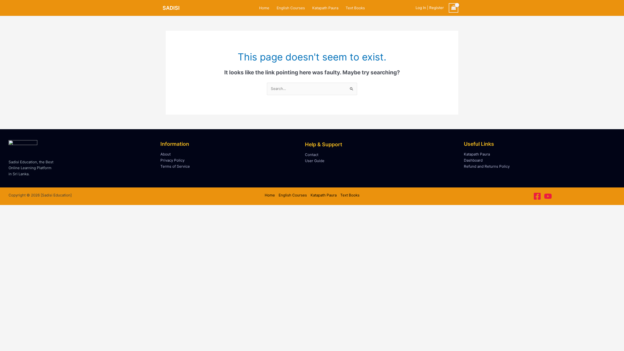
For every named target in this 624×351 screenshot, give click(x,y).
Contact (311, 154)
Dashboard (473, 160)
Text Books (355, 8)
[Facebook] (537, 196)
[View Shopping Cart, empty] (453, 8)
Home (264, 8)
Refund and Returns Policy (487, 166)
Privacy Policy (172, 160)
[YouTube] (548, 196)
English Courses (291, 8)
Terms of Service (175, 166)
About (165, 154)
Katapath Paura (325, 8)
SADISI (171, 8)
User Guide (314, 160)
